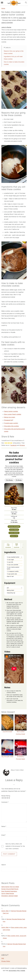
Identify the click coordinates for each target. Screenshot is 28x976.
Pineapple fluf (8, 420)
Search (3, 864)
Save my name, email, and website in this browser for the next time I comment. (15, 846)
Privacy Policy (5, 961)
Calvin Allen (5, 911)
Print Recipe (9, 480)
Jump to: (8, 47)
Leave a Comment (7, 22)
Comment (5, 802)
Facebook (13, 445)
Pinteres (22, 445)
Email (3, 835)
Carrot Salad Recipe (7, 893)
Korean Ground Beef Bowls (9, 889)
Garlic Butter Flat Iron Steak (10, 886)
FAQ (2, 958)
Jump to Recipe (6, 27)
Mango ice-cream (9, 417)
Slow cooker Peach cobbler (12, 414)
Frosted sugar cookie (10, 423)
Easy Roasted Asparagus (9, 891)
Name (3, 826)
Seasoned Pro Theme (17, 970)
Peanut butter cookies (11, 411)
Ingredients (8, 547)
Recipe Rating (5, 796)
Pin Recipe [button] (19, 480)
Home (3, 8)
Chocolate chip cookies (11, 426)
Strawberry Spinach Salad (9, 896)
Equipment (16, 547)
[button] (21, 557)
